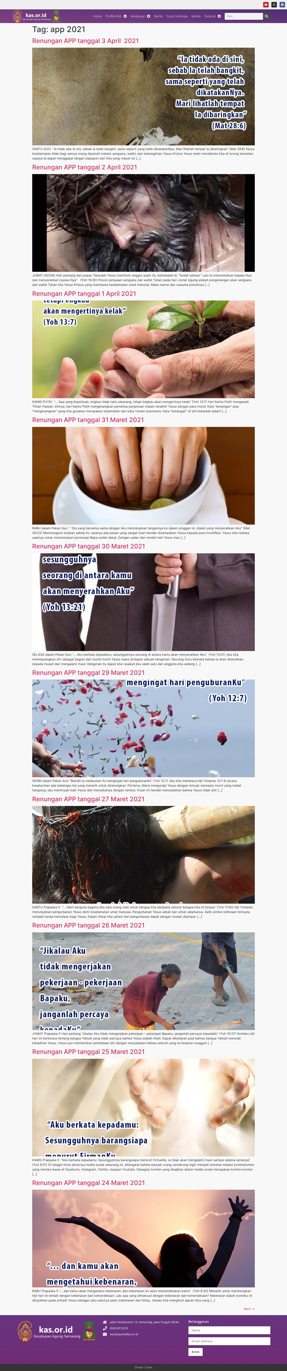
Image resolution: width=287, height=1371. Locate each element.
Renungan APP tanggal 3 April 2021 (85, 41)
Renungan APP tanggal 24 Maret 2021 (88, 1183)
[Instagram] (274, 4)
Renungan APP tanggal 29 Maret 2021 (88, 672)
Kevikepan (138, 16)
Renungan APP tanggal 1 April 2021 (84, 293)
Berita (158, 16)
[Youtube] (266, 4)
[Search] (266, 16)
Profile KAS (113, 16)
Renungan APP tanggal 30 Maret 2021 (88, 546)
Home (97, 16)
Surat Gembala (177, 16)
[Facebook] (282, 4)
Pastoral (210, 16)
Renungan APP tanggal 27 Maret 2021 (88, 799)
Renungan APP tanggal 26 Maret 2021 (88, 925)
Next (249, 1309)
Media (196, 16)
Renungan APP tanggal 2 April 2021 (84, 167)
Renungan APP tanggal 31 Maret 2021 (88, 420)
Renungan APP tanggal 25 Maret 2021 (88, 1051)
